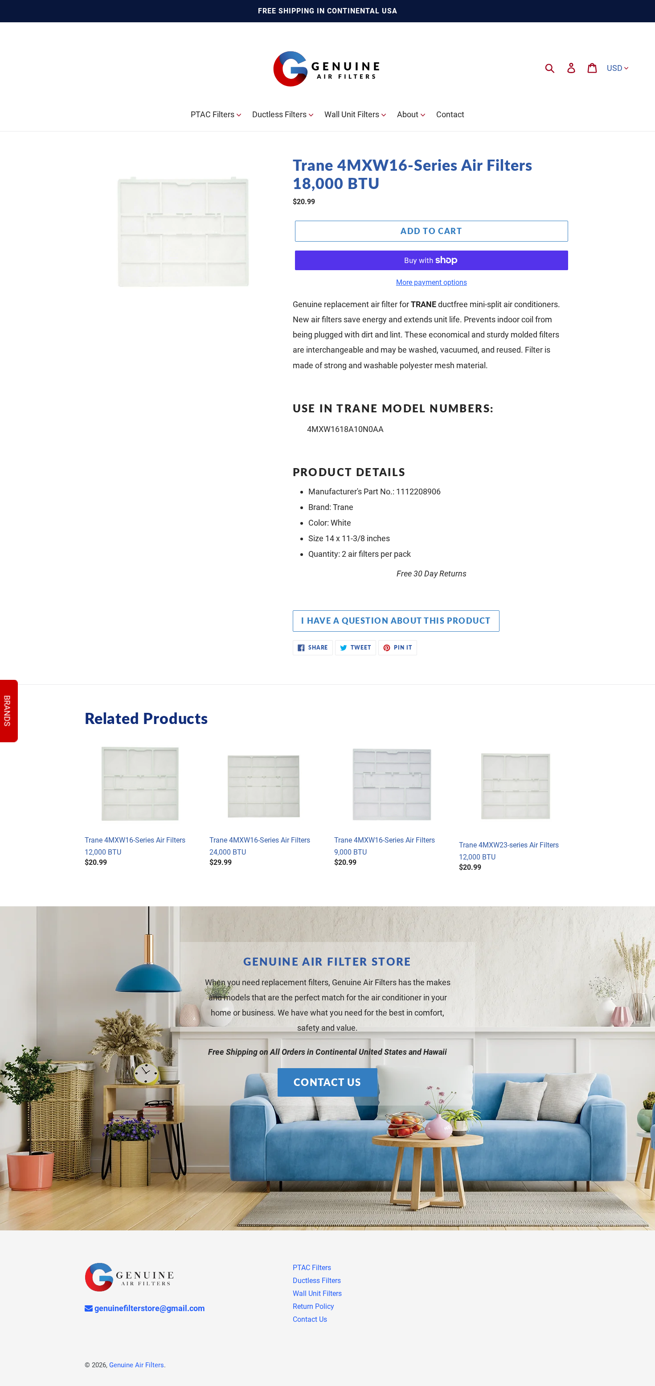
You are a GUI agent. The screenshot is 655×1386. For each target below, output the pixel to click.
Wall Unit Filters (317, 1293)
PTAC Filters (312, 1267)
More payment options (431, 282)
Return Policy (313, 1306)
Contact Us (327, 1082)
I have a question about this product (396, 620)
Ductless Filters (317, 1280)
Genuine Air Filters (136, 1365)
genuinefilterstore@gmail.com (149, 1308)
